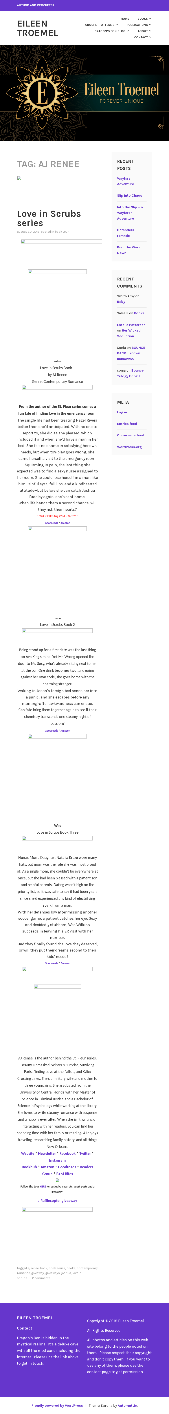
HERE (43, 1186)
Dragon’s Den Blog (109, 31)
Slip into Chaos (129, 195)
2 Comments (41, 1278)
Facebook (68, 1154)
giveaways (52, 1273)
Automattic (127, 1405)
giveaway (37, 1273)
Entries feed (127, 424)
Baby (121, 301)
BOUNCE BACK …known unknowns (131, 353)
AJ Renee (33, 1268)
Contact (141, 37)
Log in (122, 412)
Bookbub (30, 1167)
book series (57, 1268)
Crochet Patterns (99, 25)
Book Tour (62, 232)
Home (125, 19)
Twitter (85, 1154)
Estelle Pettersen (131, 325)
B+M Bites (64, 1174)
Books (143, 19)
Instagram (57, 1161)
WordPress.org (129, 447)
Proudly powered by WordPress (57, 1405)
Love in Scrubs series (49, 218)
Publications (137, 25)
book (43, 1268)
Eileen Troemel (37, 28)
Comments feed (130, 435)
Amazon (65, 523)
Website (28, 1154)
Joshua (66, 1273)
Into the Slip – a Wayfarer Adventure (130, 213)
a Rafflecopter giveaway (57, 1201)
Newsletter (47, 1154)
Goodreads (52, 523)
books (70, 1268)
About (143, 31)
